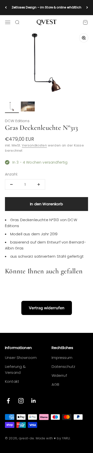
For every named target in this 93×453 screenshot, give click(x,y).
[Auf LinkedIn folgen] (33, 400)
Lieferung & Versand (15, 369)
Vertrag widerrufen (46, 307)
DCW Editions (17, 120)
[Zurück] (6, 7)
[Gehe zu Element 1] (12, 107)
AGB (55, 384)
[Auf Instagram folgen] (21, 400)
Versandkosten (34, 145)
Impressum (62, 357)
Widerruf (59, 375)
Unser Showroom (21, 357)
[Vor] (87, 7)
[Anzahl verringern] (11, 184)
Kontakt (12, 381)
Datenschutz (63, 366)
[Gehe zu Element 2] (28, 107)
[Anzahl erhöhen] (38, 184)
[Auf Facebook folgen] (8, 400)
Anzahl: (11, 174)
